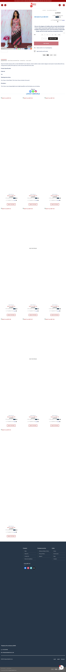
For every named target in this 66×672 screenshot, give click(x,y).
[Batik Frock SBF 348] (11, 366)
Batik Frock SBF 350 (33, 306)
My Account (55, 553)
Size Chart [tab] (28, 60)
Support (40, 556)
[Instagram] (35, 91)
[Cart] (64, 5)
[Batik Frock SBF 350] (33, 256)
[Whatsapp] (33, 91)
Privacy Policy (42, 553)
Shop (54, 556)
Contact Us (27, 556)
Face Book (3, 668)
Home (44, 10)
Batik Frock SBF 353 (33, 195)
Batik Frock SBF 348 (11, 416)
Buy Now (46, 43)
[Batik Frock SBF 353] (33, 145)
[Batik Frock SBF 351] (11, 256)
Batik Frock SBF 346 (55, 416)
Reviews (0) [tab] (22, 60)
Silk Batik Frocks (51, 10)
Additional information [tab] (13, 60)
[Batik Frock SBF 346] (55, 366)
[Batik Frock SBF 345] (11, 477)
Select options (11, 204)
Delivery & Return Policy (44, 551)
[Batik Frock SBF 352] (55, 145)
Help (25, 551)
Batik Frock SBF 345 (11, 527)
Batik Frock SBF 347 (33, 416)
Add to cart (53, 38)
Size (35, 34)
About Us (26, 553)
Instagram (8, 668)
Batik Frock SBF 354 (11, 195)
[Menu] (2, 5)
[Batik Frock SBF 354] (11, 145)
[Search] (5, 5)
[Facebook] (30, 91)
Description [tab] (4, 60)
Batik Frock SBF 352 (55, 195)
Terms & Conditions (28, 558)
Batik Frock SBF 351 (11, 306)
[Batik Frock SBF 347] (33, 366)
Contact (55, 558)
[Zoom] (2, 48)
